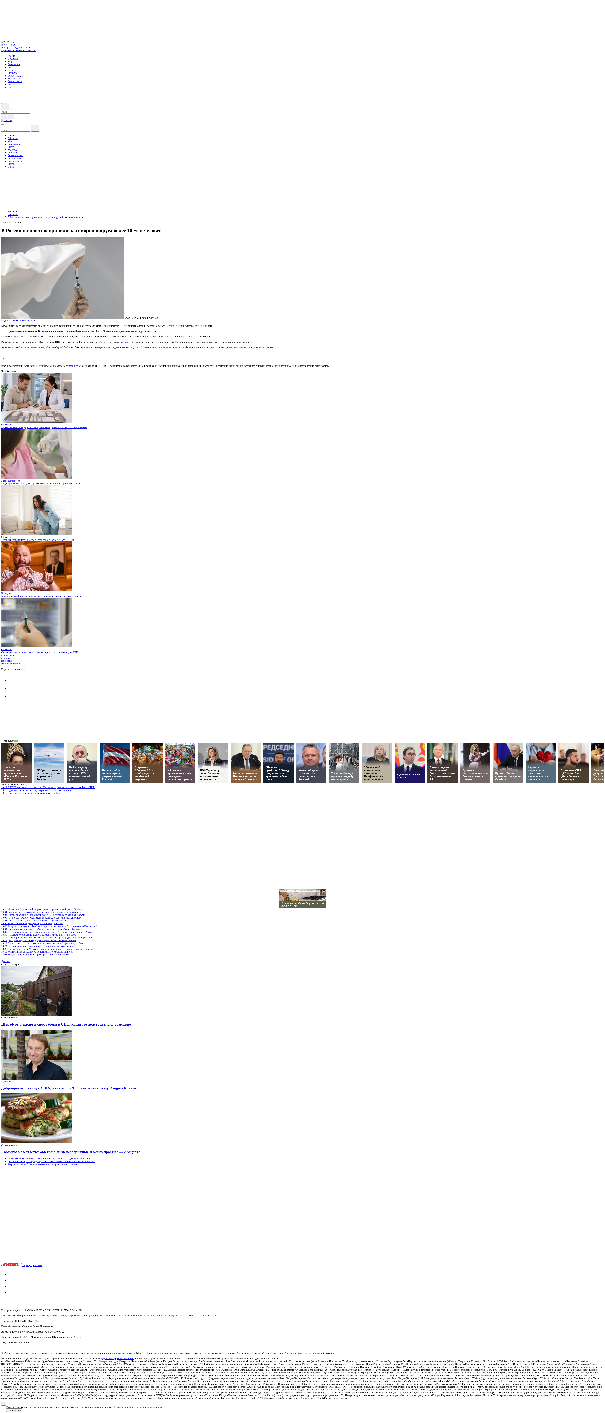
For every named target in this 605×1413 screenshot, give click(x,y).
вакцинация (7, 655)
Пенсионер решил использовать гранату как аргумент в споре (38, 946)
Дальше (5, 961)
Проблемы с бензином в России (18, 50)
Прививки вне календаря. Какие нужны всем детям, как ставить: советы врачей (44, 427)
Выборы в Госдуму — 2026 (16, 47)
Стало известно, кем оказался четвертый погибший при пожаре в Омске (43, 943)
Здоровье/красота (10, 480)
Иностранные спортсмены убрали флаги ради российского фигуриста (42, 929)
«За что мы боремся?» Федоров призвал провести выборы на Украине (42, 909)
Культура (6, 593)
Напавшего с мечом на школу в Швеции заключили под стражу (38, 934)
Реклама (37, 1265)
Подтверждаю (14, 1410)
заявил (124, 342)
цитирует (140, 331)
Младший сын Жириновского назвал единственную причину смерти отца (41, 596)
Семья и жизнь (9, 1017)
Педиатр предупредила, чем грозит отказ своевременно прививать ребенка (41, 483)
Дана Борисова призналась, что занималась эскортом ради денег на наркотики (46, 937)
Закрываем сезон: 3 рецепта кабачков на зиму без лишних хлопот (43, 1164)
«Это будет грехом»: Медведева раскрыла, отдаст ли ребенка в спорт (41, 917)
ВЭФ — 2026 (8, 44)
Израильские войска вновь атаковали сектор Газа (30, 793)
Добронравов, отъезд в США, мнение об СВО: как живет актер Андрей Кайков (69, 1088)
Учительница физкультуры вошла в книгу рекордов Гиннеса (37, 951)
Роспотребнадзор (10, 663)
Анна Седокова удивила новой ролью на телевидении (33, 920)
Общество (6, 424)
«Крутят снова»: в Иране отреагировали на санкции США (36, 954)
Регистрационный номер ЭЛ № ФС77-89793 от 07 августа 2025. (181, 1315)
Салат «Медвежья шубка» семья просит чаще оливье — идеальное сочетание (49, 1158)
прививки (6, 660)
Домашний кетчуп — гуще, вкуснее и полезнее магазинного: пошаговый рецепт (51, 1161)
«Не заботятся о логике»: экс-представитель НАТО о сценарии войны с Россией (47, 932)
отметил (70, 366)
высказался (33, 347)
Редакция (27, 1265)
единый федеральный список (118, 1358)
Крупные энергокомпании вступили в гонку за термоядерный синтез (41, 912)
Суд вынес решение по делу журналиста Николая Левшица (36, 790)
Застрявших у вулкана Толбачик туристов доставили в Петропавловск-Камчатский (49, 926)
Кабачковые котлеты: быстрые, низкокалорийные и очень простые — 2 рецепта (70, 1152)
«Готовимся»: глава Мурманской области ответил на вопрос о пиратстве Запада (47, 949)
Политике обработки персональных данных (137, 1407)
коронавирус (8, 658)
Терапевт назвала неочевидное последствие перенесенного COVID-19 (39, 539)
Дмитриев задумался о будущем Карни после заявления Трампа (38, 940)
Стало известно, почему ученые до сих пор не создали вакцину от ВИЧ (39, 652)
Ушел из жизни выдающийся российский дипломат (32, 923)
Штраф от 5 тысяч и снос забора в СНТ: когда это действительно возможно (66, 1024)
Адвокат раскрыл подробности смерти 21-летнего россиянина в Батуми (43, 915)
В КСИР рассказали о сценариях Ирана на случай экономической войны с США (48, 787)
